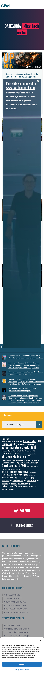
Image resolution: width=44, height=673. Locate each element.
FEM (4, 489)
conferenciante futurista (29, 463)
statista (20, 478)
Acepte (22, 664)
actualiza (24, 483)
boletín (33, 472)
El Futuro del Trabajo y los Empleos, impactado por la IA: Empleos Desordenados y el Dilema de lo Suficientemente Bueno (26, 381)
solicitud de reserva (14, 602)
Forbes (13, 454)
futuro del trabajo (10, 463)
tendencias (6, 484)
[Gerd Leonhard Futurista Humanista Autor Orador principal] (5, 6)
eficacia (31, 451)
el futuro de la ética (16, 456)
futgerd (20, 454)
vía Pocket (23, 486)
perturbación (21, 451)
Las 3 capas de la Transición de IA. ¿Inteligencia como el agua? (22, 389)
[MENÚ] (41, 6)
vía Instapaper (9, 486)
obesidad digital (8, 451)
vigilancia (29, 478)
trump (14, 484)
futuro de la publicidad (31, 454)
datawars (8, 448)
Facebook (5, 454)
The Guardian (33, 481)
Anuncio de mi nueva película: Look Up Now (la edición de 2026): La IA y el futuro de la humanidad (22, 76)
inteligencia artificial (14, 441)
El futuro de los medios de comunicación (13, 460)
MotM (18, 469)
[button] (40, 641)
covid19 (31, 444)
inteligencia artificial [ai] (17, 636)
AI (3, 441)
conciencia (22, 445)
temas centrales (13, 598)
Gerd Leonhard (14, 465)
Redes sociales (9, 478)
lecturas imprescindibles (15, 472)
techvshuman (7, 481)
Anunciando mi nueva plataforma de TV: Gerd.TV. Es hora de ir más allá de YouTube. (25, 356)
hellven (30, 466)
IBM (36, 466)
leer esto (32, 475)
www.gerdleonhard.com (20, 87)
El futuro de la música (32, 460)
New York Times (7, 475)
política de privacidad (15, 609)
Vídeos (32, 486)
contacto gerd (12, 595)
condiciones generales (16, 612)
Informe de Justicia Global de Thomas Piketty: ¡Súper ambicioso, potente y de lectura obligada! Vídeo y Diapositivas (24, 365)
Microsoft (11, 469)
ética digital (25, 447)
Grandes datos (32, 441)
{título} (17, 669)
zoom (11, 489)
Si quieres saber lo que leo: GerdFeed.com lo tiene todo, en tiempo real (25, 373)
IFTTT (4, 469)
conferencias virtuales (16, 629)
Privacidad (21, 474)
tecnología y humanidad (16, 632)
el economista (19, 481)
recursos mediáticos (15, 605)
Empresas (9, 444)
